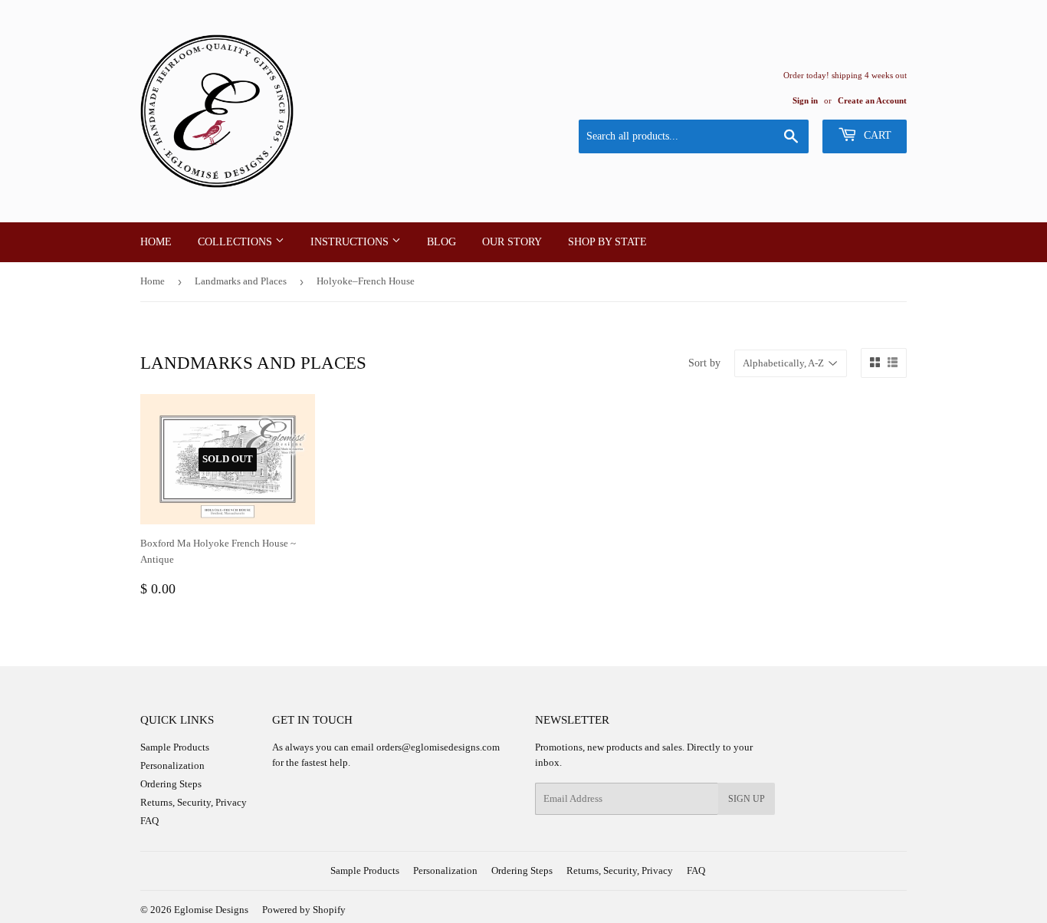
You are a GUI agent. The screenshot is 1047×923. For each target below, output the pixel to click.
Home (156, 242)
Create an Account (872, 100)
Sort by (704, 363)
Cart (876, 135)
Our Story (512, 242)
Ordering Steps (171, 784)
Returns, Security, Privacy (193, 802)
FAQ (149, 820)
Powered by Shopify (304, 909)
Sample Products (174, 747)
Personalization (172, 765)
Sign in (805, 100)
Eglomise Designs (211, 909)
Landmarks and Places (241, 281)
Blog (441, 242)
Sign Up (746, 798)
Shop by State (607, 242)
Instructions (351, 242)
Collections (236, 242)
